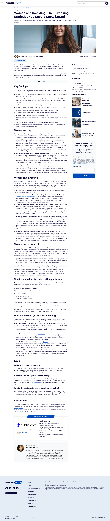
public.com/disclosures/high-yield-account (71, 481)
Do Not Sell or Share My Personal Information (53, 517)
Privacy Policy (40, 517)
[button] (2, 3)
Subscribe (30, 503)
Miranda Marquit (32, 447)
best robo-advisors (34, 382)
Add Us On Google (21, 60)
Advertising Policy (32, 517)
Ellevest (45, 342)
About (29, 482)
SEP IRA (53, 329)
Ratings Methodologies (34, 488)
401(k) (20, 325)
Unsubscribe (77, 517)
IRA (49, 329)
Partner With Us (32, 500)
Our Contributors (32, 494)
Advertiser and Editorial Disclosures (23, 8)
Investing (16, 10)
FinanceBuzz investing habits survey (26, 196)
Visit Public (25, 433)
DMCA (72, 517)
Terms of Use (67, 517)
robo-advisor (41, 334)
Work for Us (31, 491)
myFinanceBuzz (32, 506)
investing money (18, 408)
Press (29, 485)
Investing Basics (24, 10)
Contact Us (31, 497)
